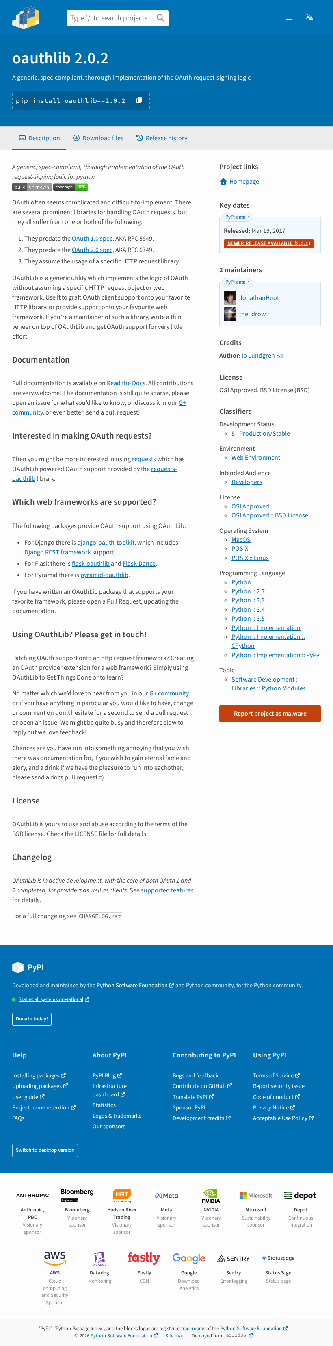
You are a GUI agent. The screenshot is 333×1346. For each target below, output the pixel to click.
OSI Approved (250, 506)
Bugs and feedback (195, 1075)
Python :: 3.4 (248, 609)
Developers (246, 482)
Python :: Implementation (266, 627)
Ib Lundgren (258, 355)
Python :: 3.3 (248, 600)
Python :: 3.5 (248, 618)
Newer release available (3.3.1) (268, 243)
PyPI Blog (104, 1075)
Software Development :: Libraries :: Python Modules (268, 684)
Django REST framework (57, 552)
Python (241, 582)
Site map (174, 1335)
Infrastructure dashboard (110, 1090)
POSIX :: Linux (250, 558)
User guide (25, 1097)
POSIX (239, 548)
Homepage (244, 181)
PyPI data (235, 217)
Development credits (198, 1118)
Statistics (104, 1105)
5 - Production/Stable (260, 433)
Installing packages (35, 1075)
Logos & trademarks (117, 1116)
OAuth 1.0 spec (92, 238)
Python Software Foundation (132, 985)
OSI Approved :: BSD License (269, 515)
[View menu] (289, 17)
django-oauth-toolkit (105, 542)
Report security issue (279, 1086)
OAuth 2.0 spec (92, 249)
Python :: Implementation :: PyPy (275, 655)
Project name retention (40, 1107)
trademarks (193, 1328)
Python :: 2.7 (248, 591)
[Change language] (310, 17)
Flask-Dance (139, 563)
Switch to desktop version (45, 1150)
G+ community (169, 693)
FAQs (18, 1118)
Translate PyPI (190, 1097)
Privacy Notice (271, 1107)
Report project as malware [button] (270, 713)
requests (144, 459)
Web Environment (255, 457)
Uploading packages (37, 1086)
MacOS (241, 539)
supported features (167, 890)
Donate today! (32, 1019)
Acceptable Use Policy (280, 1118)
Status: (51, 999)
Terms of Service (273, 1075)
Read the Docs (126, 383)
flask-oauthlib (91, 563)
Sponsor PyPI (189, 1107)
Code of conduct (273, 1097)
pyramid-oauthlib (104, 575)
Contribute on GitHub (199, 1086)
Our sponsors (109, 1126)
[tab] (39, 138)
